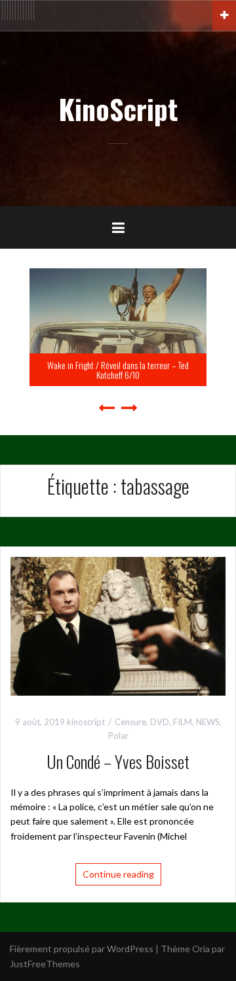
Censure (130, 722)
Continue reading (118, 874)
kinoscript (86, 722)
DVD (159, 722)
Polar (118, 735)
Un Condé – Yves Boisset (118, 761)
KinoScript (118, 108)
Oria (201, 948)
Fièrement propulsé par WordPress (81, 948)
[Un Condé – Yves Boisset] (118, 625)
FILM (182, 722)
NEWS (208, 722)
